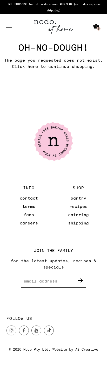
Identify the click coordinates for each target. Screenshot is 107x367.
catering (78, 214)
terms (28, 206)
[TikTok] (49, 330)
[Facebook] (24, 330)
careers (29, 222)
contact (29, 197)
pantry (78, 197)
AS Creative (86, 349)
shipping (78, 222)
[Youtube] (36, 330)
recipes (78, 206)
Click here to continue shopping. (53, 66)
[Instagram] (11, 330)
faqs (29, 214)
